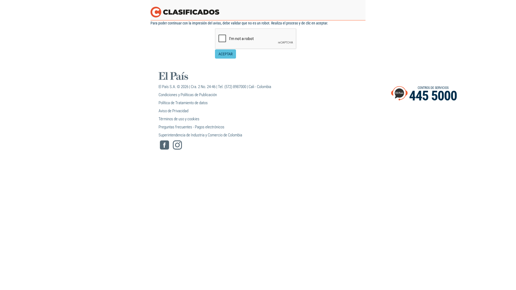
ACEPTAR (225, 54)
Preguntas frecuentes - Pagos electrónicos (191, 127)
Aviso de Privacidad (173, 110)
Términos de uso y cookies (179, 119)
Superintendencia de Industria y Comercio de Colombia (200, 135)
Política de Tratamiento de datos (183, 102)
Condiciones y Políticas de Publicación (188, 94)
